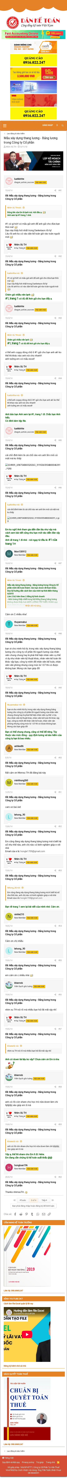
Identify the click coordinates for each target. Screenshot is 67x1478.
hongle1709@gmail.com (32, 851)
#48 (60, 633)
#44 (60, 378)
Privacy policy (28, 1462)
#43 (60, 318)
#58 (60, 1087)
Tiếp (44, 1200)
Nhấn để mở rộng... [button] (33, 605)
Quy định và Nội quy (11, 1462)
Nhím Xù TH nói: (14, 207)
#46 (60, 488)
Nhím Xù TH (11, 147)
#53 (60, 870)
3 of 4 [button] (33, 1200)
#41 (60, 190)
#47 (60, 563)
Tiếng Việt (9, 1458)
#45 (60, 440)
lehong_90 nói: (13, 888)
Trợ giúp (40, 1462)
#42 (60, 256)
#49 (60, 688)
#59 (60, 1124)
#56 (60, 995)
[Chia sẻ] (55, 190)
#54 (60, 926)
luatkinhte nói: (13, 273)
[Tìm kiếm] (62, 126)
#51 (60, 792)
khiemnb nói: (13, 1046)
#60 (60, 1177)
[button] (5, 126)
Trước (23, 1200)
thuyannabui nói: (14, 705)
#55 (60, 960)
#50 (60, 758)
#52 (60, 826)
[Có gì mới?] (57, 125)
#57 (60, 1029)
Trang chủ (50, 1462)
